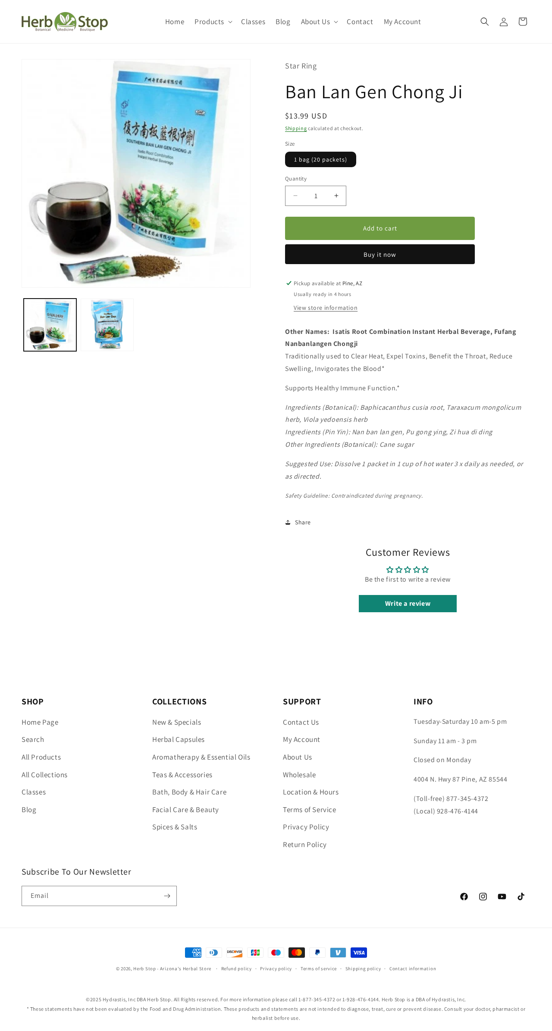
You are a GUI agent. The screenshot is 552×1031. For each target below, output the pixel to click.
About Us (297, 757)
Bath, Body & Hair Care (189, 792)
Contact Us (301, 722)
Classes (34, 792)
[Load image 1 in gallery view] (50, 325)
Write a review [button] (407, 603)
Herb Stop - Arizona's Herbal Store (172, 969)
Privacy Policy (306, 827)
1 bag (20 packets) (320, 159)
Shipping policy (363, 969)
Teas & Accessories (182, 774)
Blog (29, 809)
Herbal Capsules (178, 739)
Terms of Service (309, 809)
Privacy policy (276, 969)
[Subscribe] (166, 896)
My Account (301, 739)
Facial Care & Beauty (185, 809)
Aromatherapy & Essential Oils (201, 757)
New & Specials (176, 722)
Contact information (412, 969)
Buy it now (380, 254)
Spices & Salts (174, 827)
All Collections (45, 774)
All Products (41, 757)
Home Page (40, 722)
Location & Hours (311, 792)
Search (33, 739)
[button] (212, 21)
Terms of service (319, 969)
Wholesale (299, 774)
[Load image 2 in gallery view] (107, 325)
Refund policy (236, 969)
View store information (326, 307)
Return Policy (305, 844)
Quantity (296, 178)
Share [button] (303, 522)
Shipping (296, 128)
